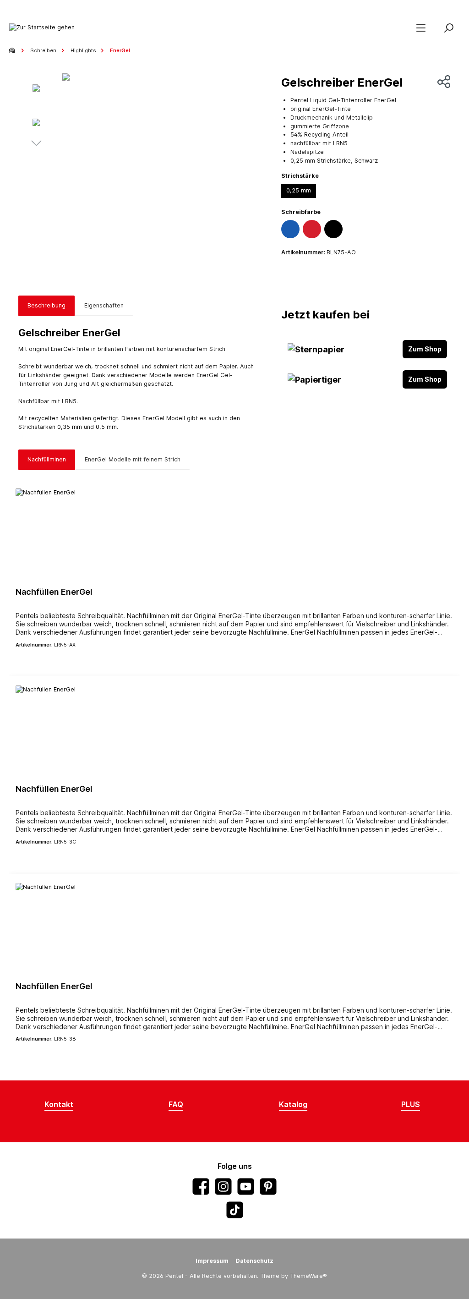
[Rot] (312, 229)
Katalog (293, 1104)
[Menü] (420, 27)
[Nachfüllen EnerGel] (234, 534)
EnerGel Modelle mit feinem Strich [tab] (132, 459)
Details (234, 660)
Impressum (212, 1260)
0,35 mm (69, 426)
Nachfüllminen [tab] (46, 459)
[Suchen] (448, 27)
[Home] (12, 50)
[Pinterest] (268, 1186)
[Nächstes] (36, 144)
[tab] (46, 306)
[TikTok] (234, 1210)
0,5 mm (106, 426)
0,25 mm (298, 190)
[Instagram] (223, 1186)
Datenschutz (254, 1260)
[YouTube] (245, 1186)
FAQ (176, 1104)
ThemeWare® (308, 1275)
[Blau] (290, 229)
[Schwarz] (333, 229)
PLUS (410, 1104)
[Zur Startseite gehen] (42, 27)
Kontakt (58, 1104)
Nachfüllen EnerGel (54, 592)
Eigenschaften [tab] (104, 305)
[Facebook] (201, 1186)
